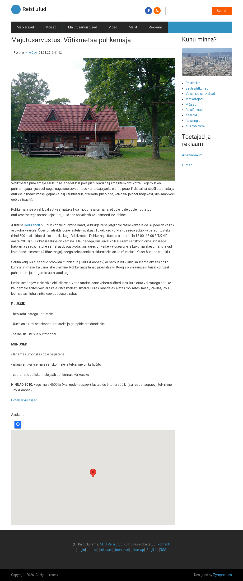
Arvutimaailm (192, 155)
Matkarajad (25, 27)
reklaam (106, 550)
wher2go (31, 52)
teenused (122, 550)
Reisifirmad (194, 110)
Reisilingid (193, 121)
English (152, 550)
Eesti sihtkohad (197, 88)
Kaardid (191, 115)
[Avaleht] (16, 9)
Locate (17, 424)
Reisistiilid (193, 83)
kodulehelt (32, 225)
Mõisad (51, 27)
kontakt (163, 544)
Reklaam (155, 27)
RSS (163, 550)
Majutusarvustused (82, 27)
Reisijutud (34, 9)
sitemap (138, 550)
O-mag (187, 165)
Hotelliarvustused (24, 400)
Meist (133, 27)
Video (113, 27)
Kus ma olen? (196, 126)
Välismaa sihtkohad (200, 93)
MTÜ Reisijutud (111, 544)
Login (81, 550)
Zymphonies (222, 575)
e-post (92, 550)
